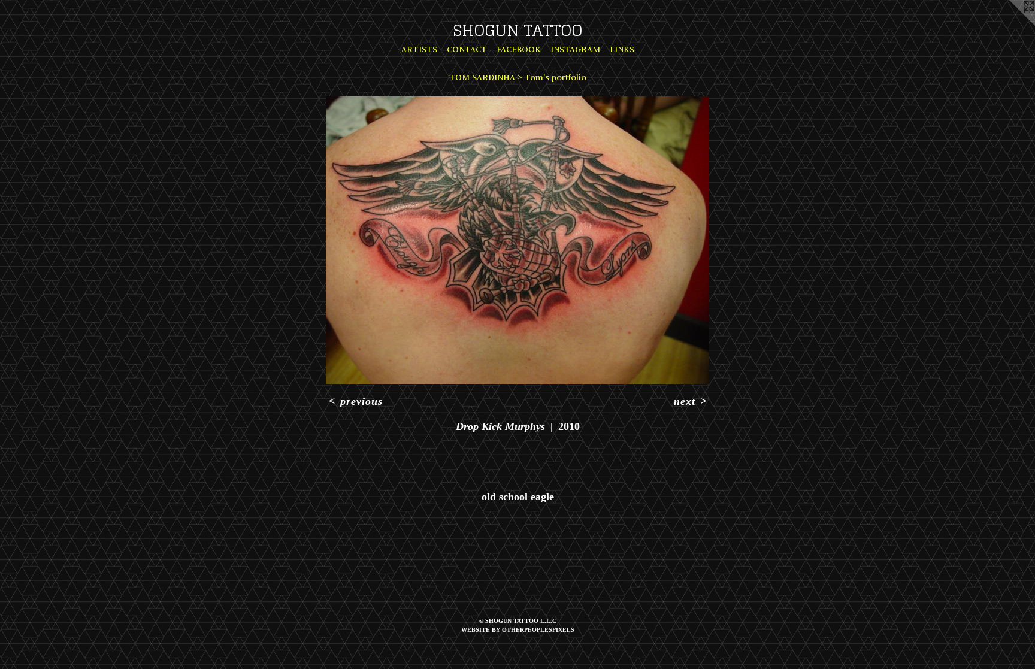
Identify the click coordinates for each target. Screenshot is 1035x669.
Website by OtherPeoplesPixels (517, 629)
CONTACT (467, 49)
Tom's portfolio (555, 77)
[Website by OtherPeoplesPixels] (1011, 24)
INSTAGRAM (575, 49)
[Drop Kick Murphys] (517, 240)
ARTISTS (419, 49)
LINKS (622, 49)
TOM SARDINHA (482, 77)
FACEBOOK (519, 49)
